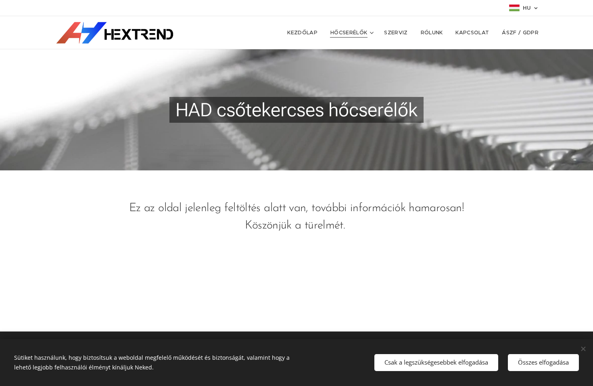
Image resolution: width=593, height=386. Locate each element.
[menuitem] (304, 33)
